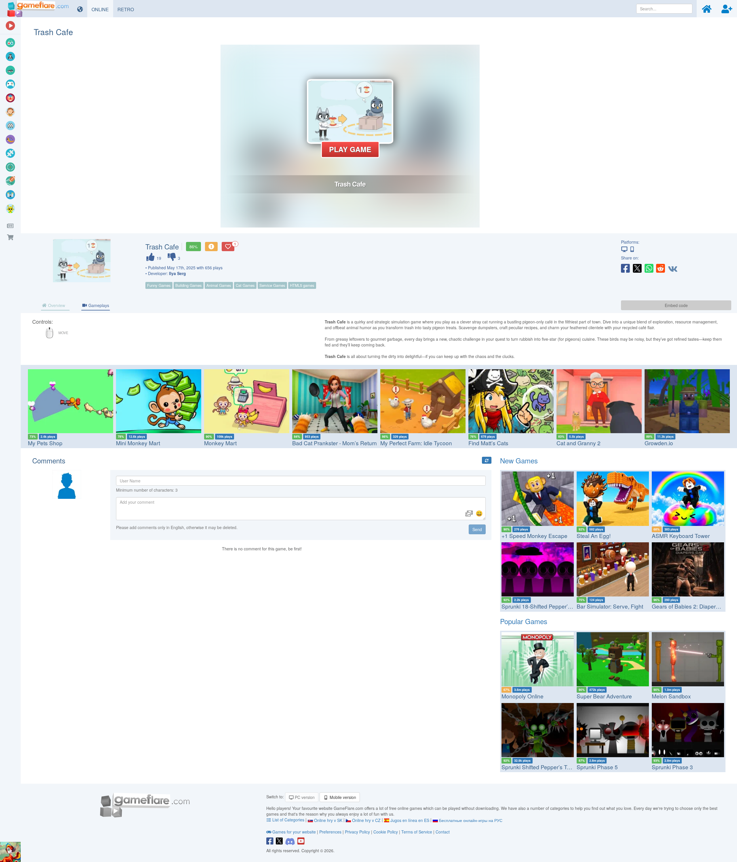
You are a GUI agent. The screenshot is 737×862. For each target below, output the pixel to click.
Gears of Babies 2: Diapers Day (691, 606)
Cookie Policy (385, 832)
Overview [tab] (56, 305)
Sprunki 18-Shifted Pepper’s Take (543, 606)
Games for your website (294, 832)
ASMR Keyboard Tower (681, 535)
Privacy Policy (357, 832)
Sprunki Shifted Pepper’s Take (539, 767)
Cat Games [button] (245, 285)
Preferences (331, 832)
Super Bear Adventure (604, 696)
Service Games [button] (272, 285)
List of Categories (288, 820)
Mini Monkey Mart (138, 443)
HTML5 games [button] (302, 285)
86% (193, 246)
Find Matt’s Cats (488, 443)
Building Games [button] (188, 285)
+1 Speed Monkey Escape (534, 535)
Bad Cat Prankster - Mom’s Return (334, 443)
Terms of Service (416, 832)
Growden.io (659, 443)
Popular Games (523, 621)
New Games (519, 460)
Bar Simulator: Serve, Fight (610, 606)
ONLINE (102, 9)
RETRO (127, 9)
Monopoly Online (523, 696)
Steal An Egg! (594, 535)
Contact (443, 832)
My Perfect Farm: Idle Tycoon (416, 443)
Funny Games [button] (159, 285)
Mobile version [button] (342, 797)
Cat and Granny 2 (578, 443)
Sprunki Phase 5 (597, 767)
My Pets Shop (45, 443)
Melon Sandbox (671, 696)
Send (477, 529)
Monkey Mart (220, 443)
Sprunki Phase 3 (672, 767)
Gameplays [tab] (98, 305)
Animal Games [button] (218, 285)
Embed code (676, 305)
